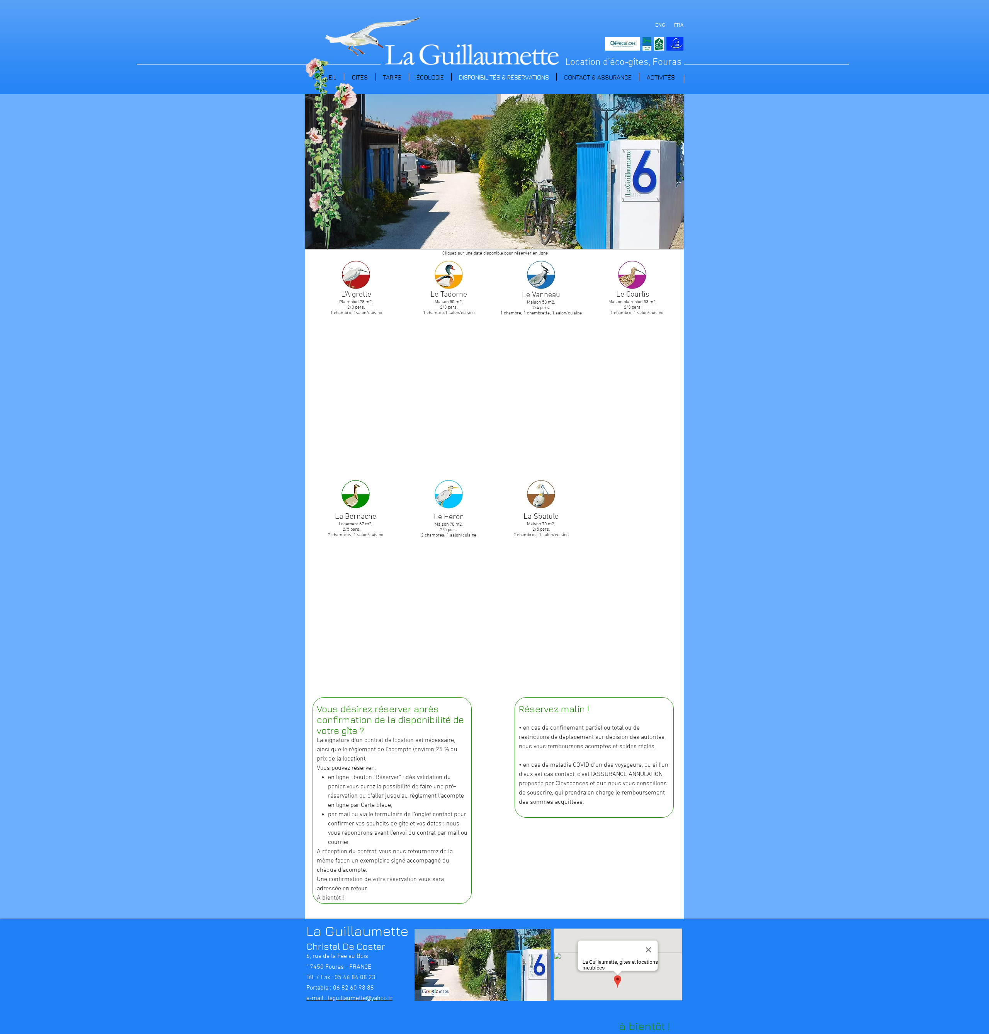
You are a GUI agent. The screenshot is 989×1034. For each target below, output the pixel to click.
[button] (494, 171)
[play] (672, 237)
